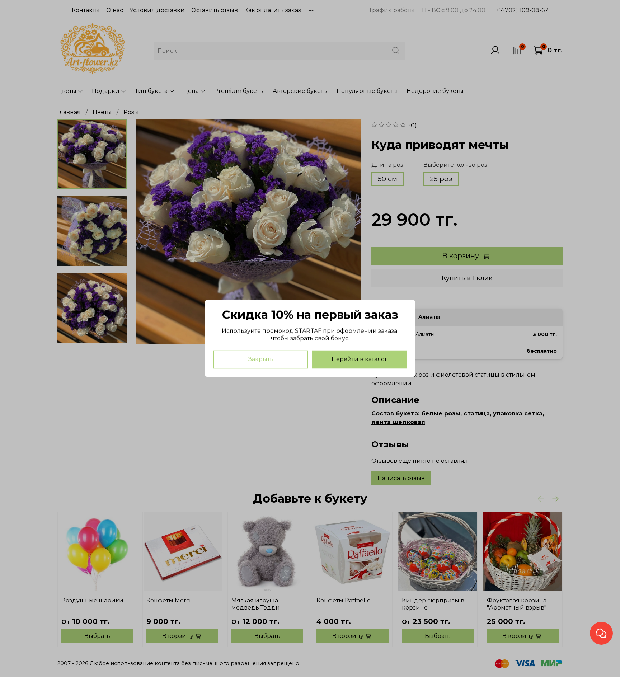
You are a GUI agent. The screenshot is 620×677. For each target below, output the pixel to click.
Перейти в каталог (360, 359)
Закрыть (260, 359)
